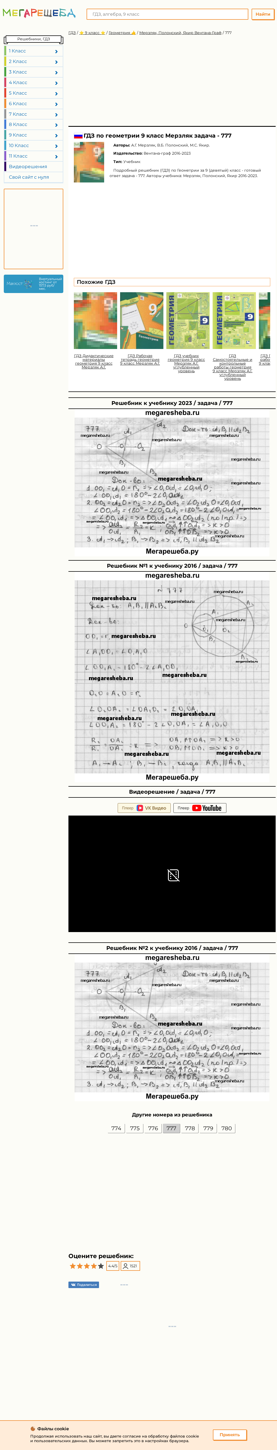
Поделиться (87, 1285)
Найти (263, 14)
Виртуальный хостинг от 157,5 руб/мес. (50, 283)
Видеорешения (28, 166)
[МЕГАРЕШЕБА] (39, 13)
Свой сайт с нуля (29, 177)
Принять (230, 1434)
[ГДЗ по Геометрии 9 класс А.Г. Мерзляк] (89, 162)
